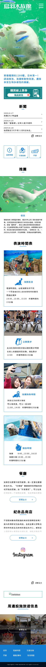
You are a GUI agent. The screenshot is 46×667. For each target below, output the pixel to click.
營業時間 (16, 650)
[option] (23, 204)
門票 (5, 655)
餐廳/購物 (17, 655)
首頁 (5, 650)
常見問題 (30, 655)
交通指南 (30, 650)
